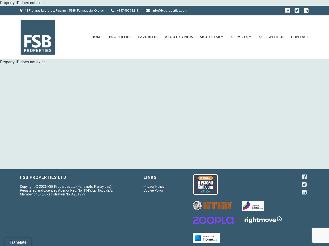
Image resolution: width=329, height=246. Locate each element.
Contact (300, 36)
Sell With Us (271, 36)
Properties (120, 36)
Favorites (148, 36)
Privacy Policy (154, 186)
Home (97, 36)
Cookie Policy (154, 190)
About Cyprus (179, 36)
